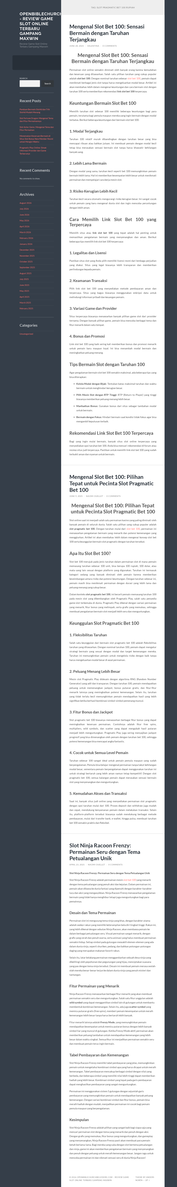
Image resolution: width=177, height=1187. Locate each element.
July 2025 (24, 279)
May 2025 (24, 291)
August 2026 (26, 203)
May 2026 (24, 220)
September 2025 (27, 267)
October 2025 (26, 261)
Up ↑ (147, 1180)
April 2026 (24, 226)
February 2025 (26, 308)
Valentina (93, 46)
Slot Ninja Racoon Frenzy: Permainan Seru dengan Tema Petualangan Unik (104, 851)
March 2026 (25, 232)
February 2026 (26, 238)
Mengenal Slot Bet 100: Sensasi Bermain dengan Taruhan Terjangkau (107, 33)
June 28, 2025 (76, 46)
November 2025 (27, 255)
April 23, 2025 (77, 865)
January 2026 (26, 244)
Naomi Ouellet (94, 496)
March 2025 (25, 302)
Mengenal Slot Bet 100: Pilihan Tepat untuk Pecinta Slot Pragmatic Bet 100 (111, 483)
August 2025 (26, 273)
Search (24, 78)
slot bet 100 (133, 78)
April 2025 (24, 297)
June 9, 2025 (76, 496)
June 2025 (24, 285)
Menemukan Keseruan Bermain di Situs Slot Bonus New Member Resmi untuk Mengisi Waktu (36, 139)
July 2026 (24, 208)
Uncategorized (26, 334)
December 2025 (27, 250)
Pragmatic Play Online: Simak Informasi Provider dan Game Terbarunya (33, 150)
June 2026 (24, 214)
